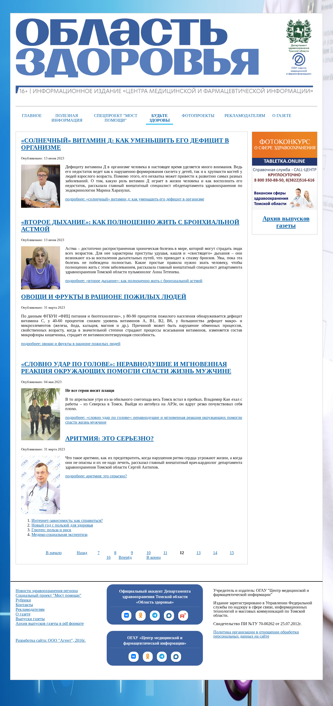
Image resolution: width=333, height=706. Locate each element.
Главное (32, 115)
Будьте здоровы (159, 117)
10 (148, 552)
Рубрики (23, 600)
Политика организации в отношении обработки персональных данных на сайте (256, 634)
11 (165, 552)
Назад (82, 552)
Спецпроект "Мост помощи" (115, 117)
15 (232, 552)
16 (108, 557)
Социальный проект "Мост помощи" (48, 595)
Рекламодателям (243, 115)
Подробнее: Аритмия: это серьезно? (96, 476)
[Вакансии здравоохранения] (284, 208)
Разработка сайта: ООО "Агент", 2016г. (51, 640)
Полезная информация (67, 117)
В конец (153, 557)
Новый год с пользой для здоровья (62, 525)
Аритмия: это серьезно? (109, 438)
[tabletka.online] (284, 182)
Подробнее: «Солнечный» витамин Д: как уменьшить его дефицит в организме (134, 199)
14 (215, 552)
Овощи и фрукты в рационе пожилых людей (103, 296)
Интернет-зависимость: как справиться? (67, 520)
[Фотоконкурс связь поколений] (284, 156)
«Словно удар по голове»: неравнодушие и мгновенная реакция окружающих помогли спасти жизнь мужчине (126, 367)
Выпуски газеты (30, 619)
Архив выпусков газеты (286, 222)
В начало (54, 552)
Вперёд (125, 557)
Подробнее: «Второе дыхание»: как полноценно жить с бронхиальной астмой (133, 280)
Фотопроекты (198, 115)
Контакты (24, 605)
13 (198, 552)
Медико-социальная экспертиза (59, 534)
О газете (281, 115)
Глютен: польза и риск (51, 530)
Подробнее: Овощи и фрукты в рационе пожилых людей (70, 343)
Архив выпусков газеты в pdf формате (50, 623)
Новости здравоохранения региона (47, 590)
